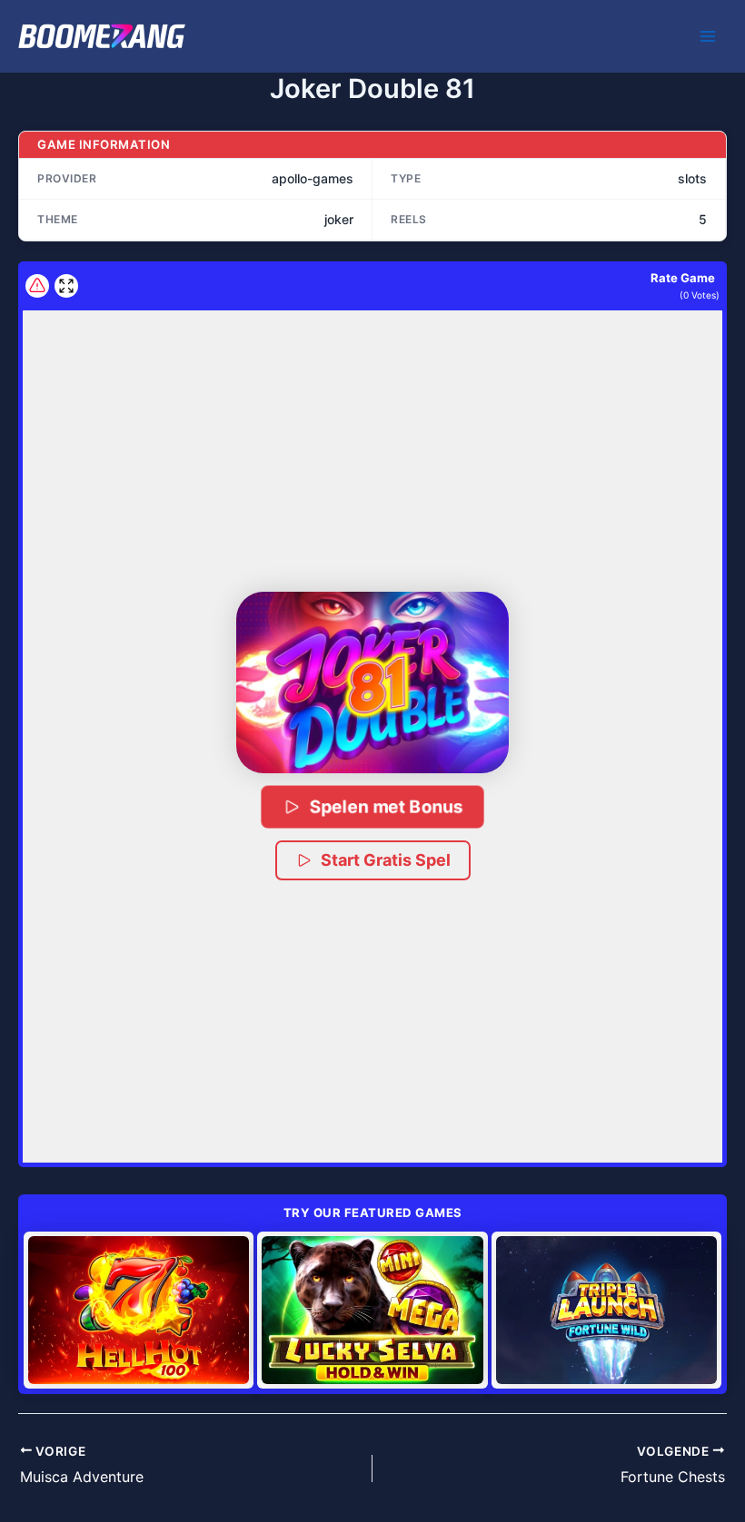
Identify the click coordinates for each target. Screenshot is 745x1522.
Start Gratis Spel (386, 859)
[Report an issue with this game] (37, 286)
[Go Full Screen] (66, 286)
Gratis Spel (139, 1309)
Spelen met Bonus (386, 806)
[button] (372, 682)
